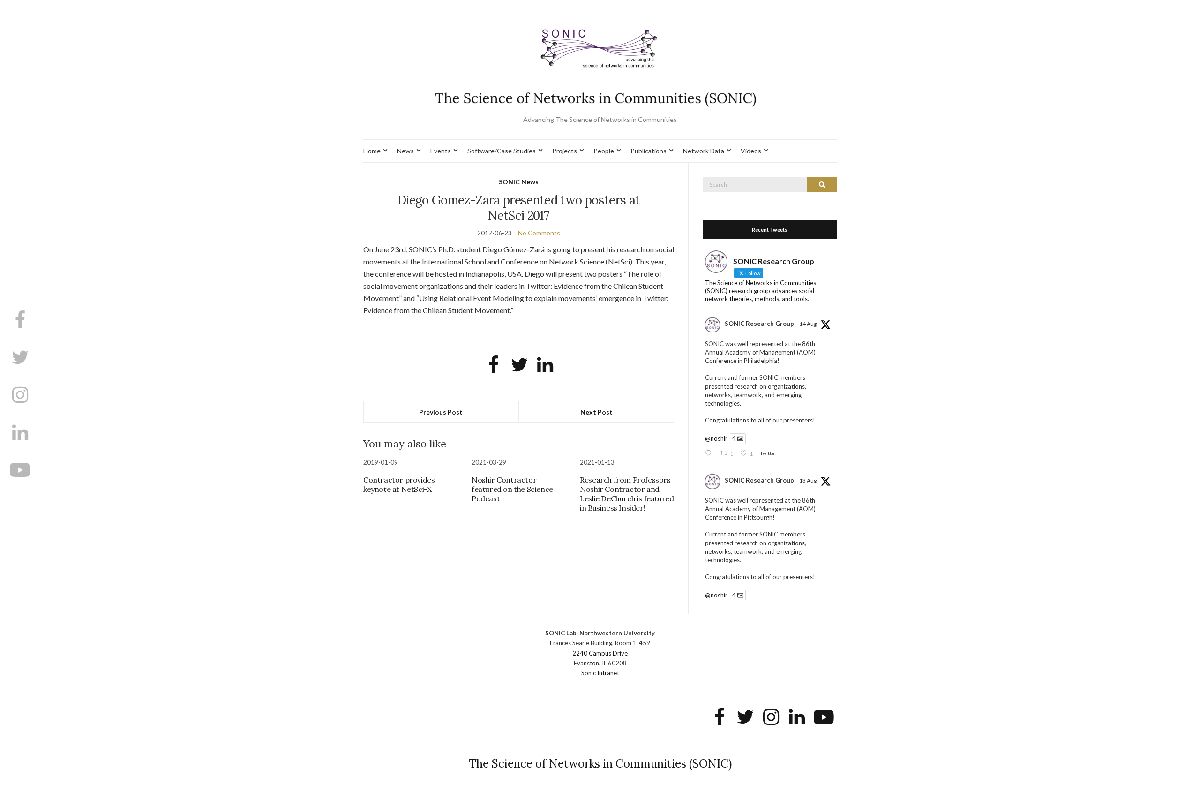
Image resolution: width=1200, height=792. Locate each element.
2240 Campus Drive (600, 653)
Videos (751, 151)
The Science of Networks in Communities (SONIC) (600, 763)
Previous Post (441, 412)
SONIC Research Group (759, 323)
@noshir (716, 438)
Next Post (596, 412)
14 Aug (808, 323)
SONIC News (519, 182)
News (405, 151)
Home (372, 151)
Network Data (703, 151)
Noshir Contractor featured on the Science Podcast (512, 489)
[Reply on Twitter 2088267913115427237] (710, 454)
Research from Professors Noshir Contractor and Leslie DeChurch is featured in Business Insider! (627, 494)
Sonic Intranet (600, 673)
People (603, 151)
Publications (648, 151)
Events (440, 151)
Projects (564, 151)
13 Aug (808, 480)
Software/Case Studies (501, 151)
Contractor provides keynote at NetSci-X (399, 484)
